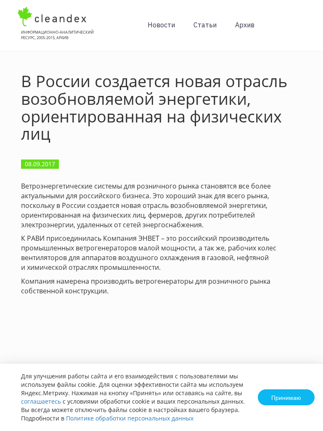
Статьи (205, 25)
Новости (161, 25)
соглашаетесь (41, 401)
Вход (303, 30)
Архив (244, 25)
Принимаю (286, 397)
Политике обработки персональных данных (129, 418)
